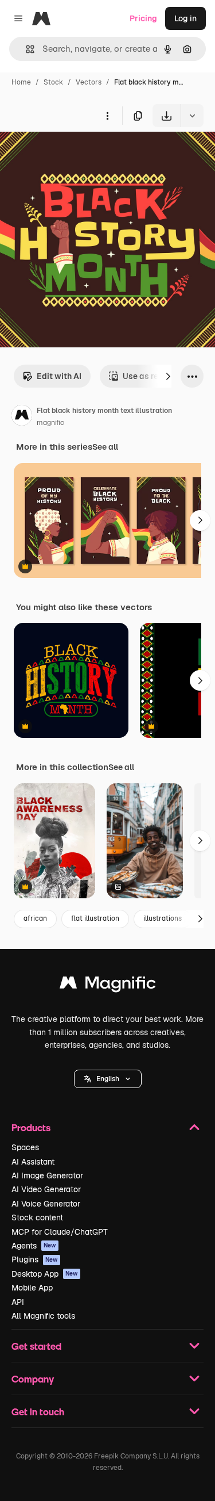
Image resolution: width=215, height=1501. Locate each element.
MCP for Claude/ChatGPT (59, 1232)
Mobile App (32, 1287)
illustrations (162, 918)
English (107, 1078)
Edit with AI (59, 376)
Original (73, 153)
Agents (33, 1245)
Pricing (143, 18)
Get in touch (37, 1412)
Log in (185, 18)
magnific (50, 422)
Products (30, 1127)
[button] (108, 1079)
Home (21, 82)
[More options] (107, 115)
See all (105, 447)
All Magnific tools (43, 1316)
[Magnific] (108, 985)
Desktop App (44, 1274)
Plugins (34, 1259)
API (17, 1302)
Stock (53, 82)
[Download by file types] (192, 115)
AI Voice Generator (45, 1203)
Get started (36, 1346)
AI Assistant (32, 1162)
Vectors (88, 82)
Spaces (25, 1147)
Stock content (37, 1217)
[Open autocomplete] (25, 49)
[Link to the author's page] (21, 417)
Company (32, 1379)
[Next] (168, 376)
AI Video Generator (46, 1189)
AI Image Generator (47, 1175)
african (35, 918)
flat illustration (95, 918)
